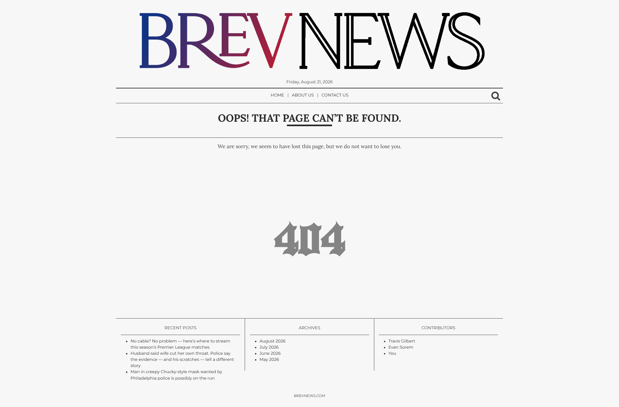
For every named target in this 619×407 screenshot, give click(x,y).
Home (277, 95)
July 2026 (269, 347)
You (392, 353)
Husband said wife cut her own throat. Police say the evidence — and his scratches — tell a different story (182, 359)
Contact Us (334, 95)
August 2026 (273, 341)
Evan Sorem (400, 347)
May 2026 (269, 359)
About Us (303, 95)
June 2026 (270, 353)
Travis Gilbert (401, 341)
